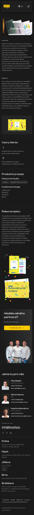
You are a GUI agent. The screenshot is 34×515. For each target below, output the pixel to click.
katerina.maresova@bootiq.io (21, 416)
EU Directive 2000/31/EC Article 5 (15, 502)
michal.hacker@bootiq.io (19, 402)
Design (5, 182)
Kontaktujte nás (15, 328)
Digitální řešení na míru (18, 182)
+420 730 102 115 (16, 386)
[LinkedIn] (11, 433)
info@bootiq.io (11, 427)
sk (22, 6)
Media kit (20, 500)
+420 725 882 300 (17, 399)
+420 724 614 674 (17, 413)
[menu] (28, 6)
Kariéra (27, 500)
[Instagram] (3, 433)
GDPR (13, 500)
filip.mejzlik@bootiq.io (18, 388)
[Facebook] (7, 433)
